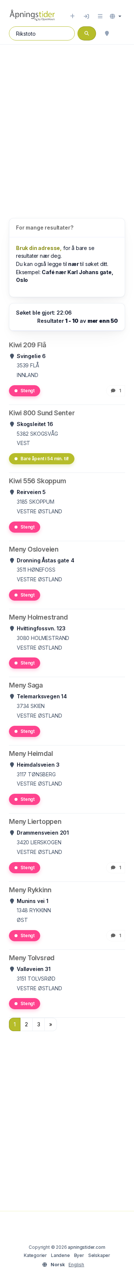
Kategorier (35, 1255)
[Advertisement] (67, 124)
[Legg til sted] (72, 16)
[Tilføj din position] (107, 33)
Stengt (27, 390)
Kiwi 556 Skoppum (37, 481)
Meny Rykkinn (30, 890)
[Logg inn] (86, 16)
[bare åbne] (121, 33)
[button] (115, 16)
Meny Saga (26, 685)
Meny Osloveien (33, 549)
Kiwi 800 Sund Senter (42, 413)
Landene (60, 1255)
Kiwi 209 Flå (27, 345)
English (76, 1264)
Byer (79, 1255)
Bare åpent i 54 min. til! (44, 458)
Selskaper (99, 1255)
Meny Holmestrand (38, 617)
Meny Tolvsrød (31, 958)
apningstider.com (86, 1247)
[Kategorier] (100, 16)
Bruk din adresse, (39, 248)
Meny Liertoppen (35, 821)
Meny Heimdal (30, 753)
